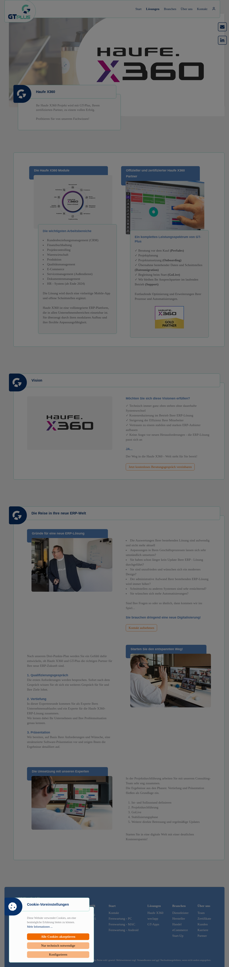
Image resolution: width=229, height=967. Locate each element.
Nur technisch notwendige (58, 945)
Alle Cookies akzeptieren (58, 936)
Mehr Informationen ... (40, 926)
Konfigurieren (58, 954)
